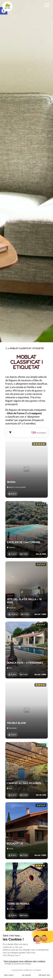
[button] (47, 5)
